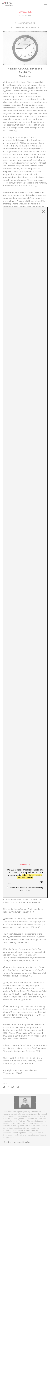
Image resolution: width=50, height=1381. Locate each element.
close (43, 211)
